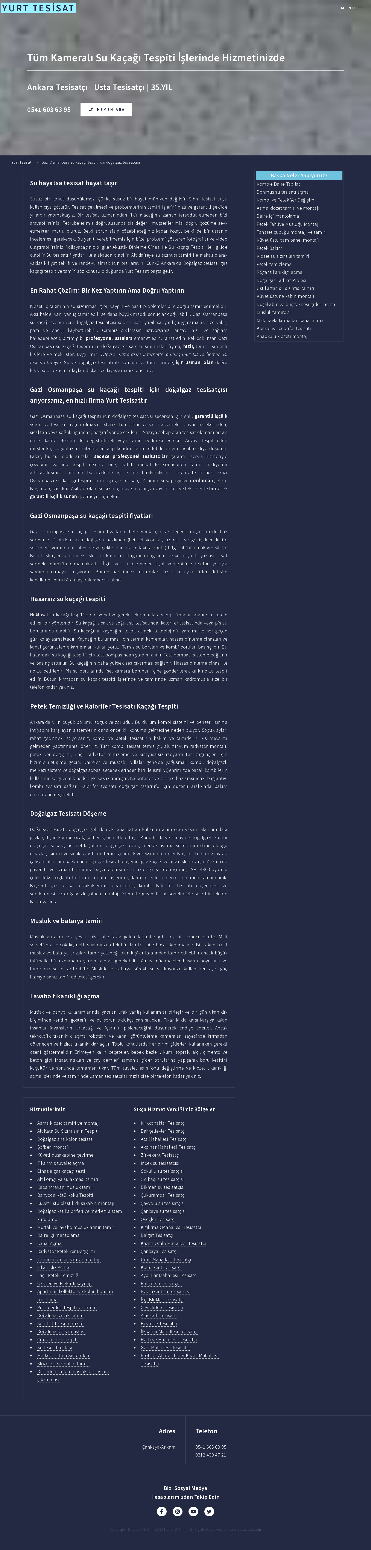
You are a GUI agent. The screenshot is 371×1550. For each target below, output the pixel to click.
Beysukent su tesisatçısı (165, 1291)
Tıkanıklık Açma (53, 1267)
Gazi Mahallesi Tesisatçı (165, 1347)
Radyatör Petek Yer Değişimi (66, 1251)
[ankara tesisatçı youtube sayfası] (193, 1512)
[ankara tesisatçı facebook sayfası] (162, 1512)
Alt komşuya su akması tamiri (68, 1179)
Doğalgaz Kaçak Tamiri (60, 1315)
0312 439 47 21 (210, 1455)
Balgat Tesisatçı (157, 1235)
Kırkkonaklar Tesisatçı (163, 1123)
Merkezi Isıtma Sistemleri (63, 1355)
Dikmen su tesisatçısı (162, 1187)
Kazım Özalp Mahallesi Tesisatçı (173, 1243)
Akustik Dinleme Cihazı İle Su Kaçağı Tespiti (159, 247)
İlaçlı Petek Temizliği (58, 1275)
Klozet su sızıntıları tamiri (63, 1363)
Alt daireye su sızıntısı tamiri (161, 255)
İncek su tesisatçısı (160, 1163)
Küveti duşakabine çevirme (65, 1155)
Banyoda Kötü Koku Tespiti (65, 1195)
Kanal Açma (49, 1243)
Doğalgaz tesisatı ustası (61, 1331)
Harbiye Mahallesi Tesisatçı (169, 1339)
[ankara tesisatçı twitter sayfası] (209, 1512)
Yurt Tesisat (21, 162)
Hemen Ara (111, 109)
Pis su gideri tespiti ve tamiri (67, 1307)
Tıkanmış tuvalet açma (60, 1163)
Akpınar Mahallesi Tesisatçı (168, 1147)
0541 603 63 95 (210, 1447)
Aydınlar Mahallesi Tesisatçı (169, 1275)
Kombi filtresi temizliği (61, 1323)
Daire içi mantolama (58, 1235)
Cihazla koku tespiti (57, 1339)
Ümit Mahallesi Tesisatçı (166, 1259)
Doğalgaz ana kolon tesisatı (65, 1139)
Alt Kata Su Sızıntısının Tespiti (68, 1131)
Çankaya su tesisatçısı (163, 1211)
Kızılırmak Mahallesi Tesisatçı (171, 1227)
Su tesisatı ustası (54, 1347)
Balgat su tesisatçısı (161, 1283)
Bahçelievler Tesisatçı (163, 1131)
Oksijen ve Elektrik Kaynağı (65, 1283)
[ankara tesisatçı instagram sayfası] (177, 1512)
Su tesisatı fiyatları (66, 255)
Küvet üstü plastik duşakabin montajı (75, 1203)
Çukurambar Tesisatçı (163, 1195)
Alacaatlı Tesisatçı (159, 1315)
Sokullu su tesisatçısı (162, 1171)
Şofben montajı (53, 1147)
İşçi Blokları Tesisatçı (162, 1299)
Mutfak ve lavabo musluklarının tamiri (76, 1227)
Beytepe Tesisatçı (159, 1323)
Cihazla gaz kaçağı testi (61, 1171)
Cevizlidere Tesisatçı (162, 1307)
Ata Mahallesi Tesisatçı (164, 1139)
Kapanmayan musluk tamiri (66, 1187)
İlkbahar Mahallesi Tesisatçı (169, 1331)
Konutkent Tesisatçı (161, 1267)
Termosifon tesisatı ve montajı (69, 1259)
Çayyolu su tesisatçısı (163, 1203)
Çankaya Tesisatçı (159, 1251)
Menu (348, 7)
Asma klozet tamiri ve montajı (68, 1123)
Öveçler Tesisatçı (158, 1219)
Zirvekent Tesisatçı (160, 1155)
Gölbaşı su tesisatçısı (162, 1179)
